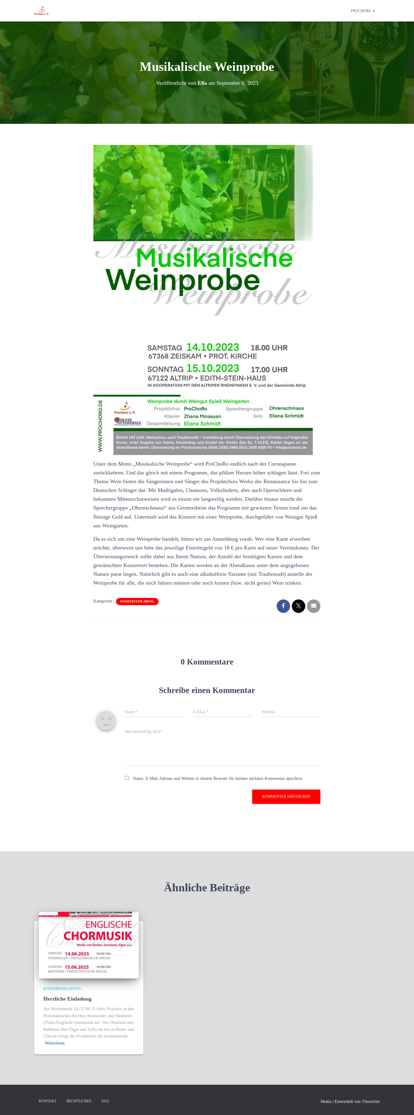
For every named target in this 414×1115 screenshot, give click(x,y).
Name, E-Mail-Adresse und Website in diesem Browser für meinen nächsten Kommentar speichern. (218, 778)
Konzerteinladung (137, 601)
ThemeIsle (371, 1101)
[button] (373, 11)
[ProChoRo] (42, 10)
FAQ (105, 1101)
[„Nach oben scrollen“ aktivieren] (402, 1102)
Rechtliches (79, 1101)
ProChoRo (361, 11)
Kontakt (47, 1101)
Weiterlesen (55, 1043)
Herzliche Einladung (67, 999)
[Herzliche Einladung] (89, 945)
